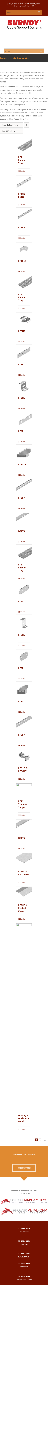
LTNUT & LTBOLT (23, 770)
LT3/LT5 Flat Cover (23, 873)
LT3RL (21, 431)
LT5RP (21, 734)
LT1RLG (22, 261)
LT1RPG (22, 227)
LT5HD (21, 634)
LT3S (20, 364)
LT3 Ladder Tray (22, 297)
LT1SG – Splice (22, 195)
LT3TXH (22, 464)
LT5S (20, 601)
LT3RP (21, 497)
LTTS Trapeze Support (22, 804)
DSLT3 (21, 531)
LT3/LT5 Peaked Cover (22, 908)
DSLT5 (21, 838)
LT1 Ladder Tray (22, 160)
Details (22, 171)
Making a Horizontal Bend (24, 1118)
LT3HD (21, 397)
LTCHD (21, 331)
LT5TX (21, 701)
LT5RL (21, 668)
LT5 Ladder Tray (22, 567)
